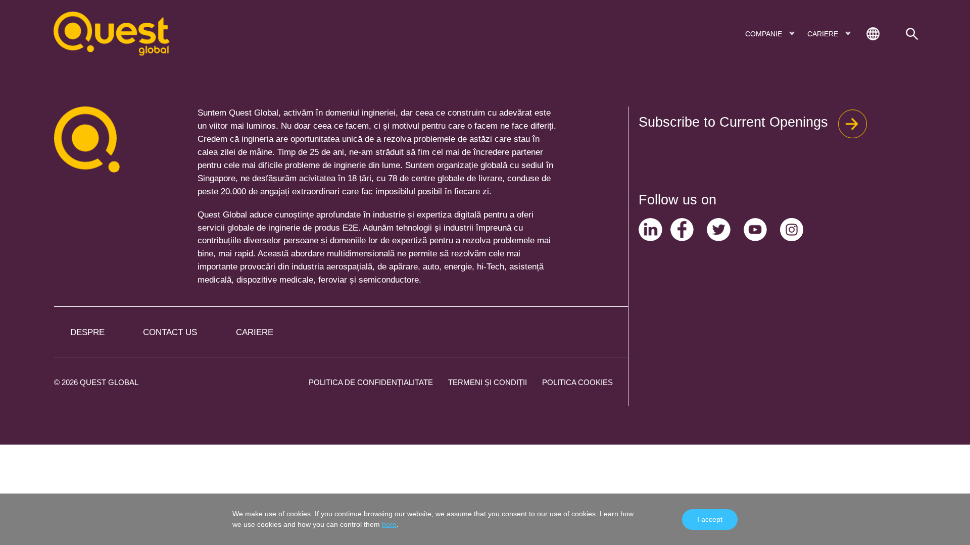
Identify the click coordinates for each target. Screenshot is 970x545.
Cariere (254, 332)
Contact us (170, 332)
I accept (709, 519)
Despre (87, 332)
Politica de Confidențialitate (371, 382)
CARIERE (823, 34)
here (389, 524)
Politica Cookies (577, 382)
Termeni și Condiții (487, 382)
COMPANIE (764, 34)
